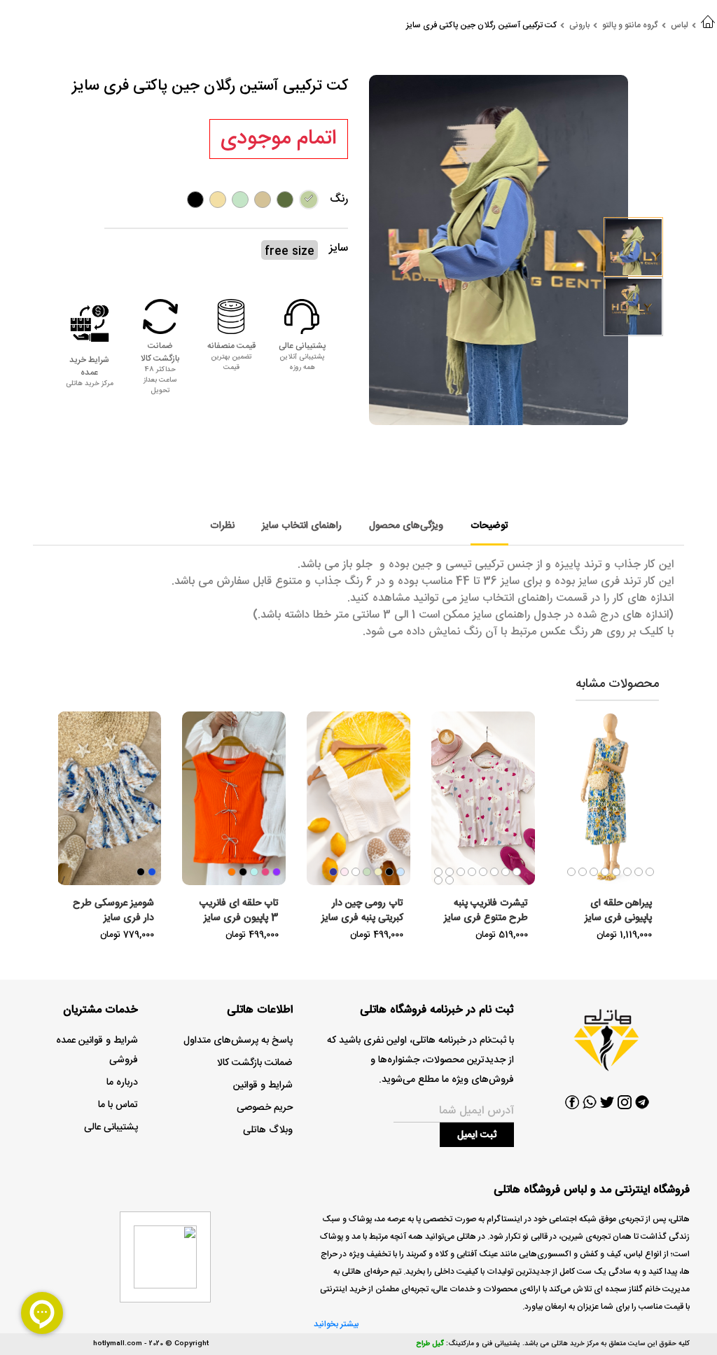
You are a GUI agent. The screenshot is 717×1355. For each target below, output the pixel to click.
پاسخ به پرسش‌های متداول (238, 1040)
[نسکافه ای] (262, 199)
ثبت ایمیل (476, 1135)
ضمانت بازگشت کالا (255, 1063)
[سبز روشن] (309, 199)
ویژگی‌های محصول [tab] (406, 525)
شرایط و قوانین (263, 1085)
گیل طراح (430, 1343)
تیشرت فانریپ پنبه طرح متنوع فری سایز (486, 910)
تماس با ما (118, 1105)
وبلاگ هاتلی (268, 1130)
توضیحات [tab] (489, 525)
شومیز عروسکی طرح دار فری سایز (113, 910)
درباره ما (122, 1082)
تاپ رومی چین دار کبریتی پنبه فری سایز (362, 910)
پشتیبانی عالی (111, 1127)
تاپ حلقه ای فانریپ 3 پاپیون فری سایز (239, 910)
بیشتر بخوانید (336, 1324)
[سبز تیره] (285, 199)
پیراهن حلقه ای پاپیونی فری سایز (618, 910)
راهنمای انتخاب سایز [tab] (302, 525)
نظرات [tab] (222, 525)
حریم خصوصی (265, 1107)
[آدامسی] (240, 199)
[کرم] (217, 199)
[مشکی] (195, 199)
